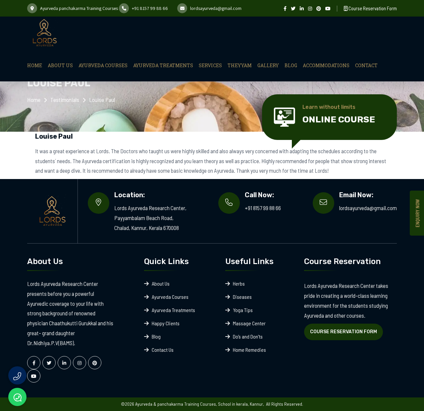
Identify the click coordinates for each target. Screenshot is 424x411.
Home (34, 65)
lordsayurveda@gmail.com (215, 8)
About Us (60, 65)
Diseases (242, 297)
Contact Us (163, 349)
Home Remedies (249, 349)
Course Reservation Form (372, 8)
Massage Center (249, 323)
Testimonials (64, 99)
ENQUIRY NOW (417, 213)
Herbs (239, 283)
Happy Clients (166, 323)
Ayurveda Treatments (163, 65)
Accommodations (326, 65)
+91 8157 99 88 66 (150, 8)
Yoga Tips (243, 310)
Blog (291, 65)
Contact (366, 65)
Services (210, 65)
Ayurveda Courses (103, 65)
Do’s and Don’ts (248, 336)
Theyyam (240, 65)
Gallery (268, 65)
